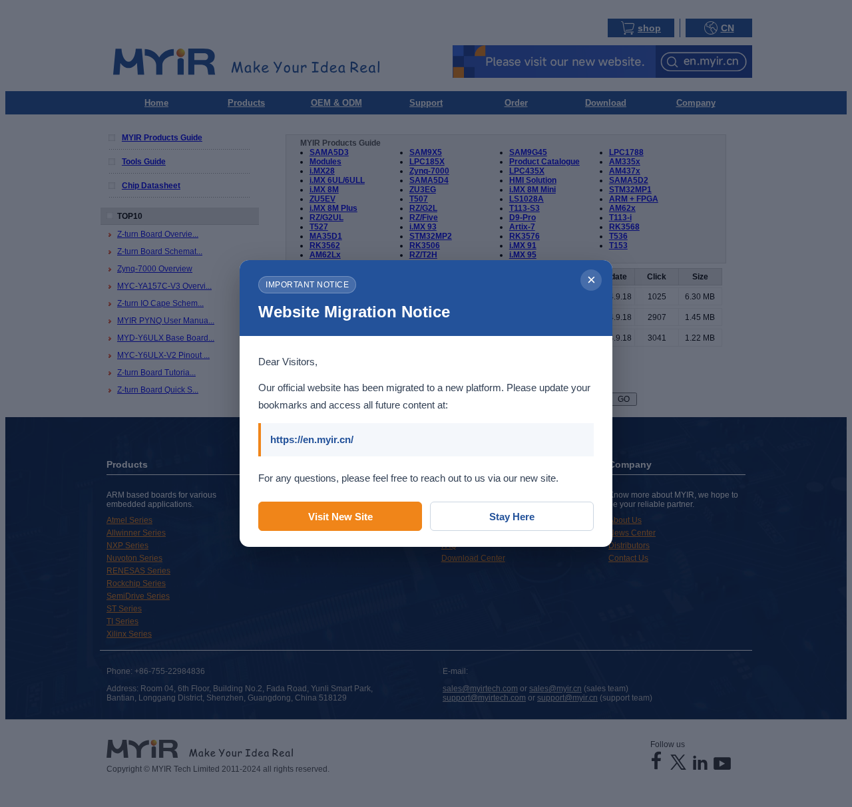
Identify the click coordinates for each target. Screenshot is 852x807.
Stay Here (511, 516)
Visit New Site (340, 516)
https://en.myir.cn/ (311, 439)
